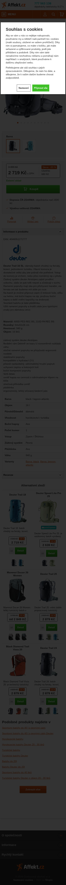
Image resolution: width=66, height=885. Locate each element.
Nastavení (24, 88)
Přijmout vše (40, 88)
